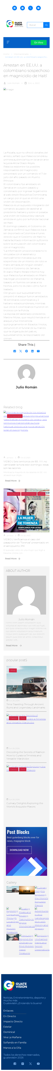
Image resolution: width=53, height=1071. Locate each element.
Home (6, 54)
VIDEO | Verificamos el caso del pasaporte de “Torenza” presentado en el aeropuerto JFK (26, 542)
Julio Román (13, 83)
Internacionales (21, 54)
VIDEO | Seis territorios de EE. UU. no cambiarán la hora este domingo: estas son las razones (26, 464)
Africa (12, 670)
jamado (10, 457)
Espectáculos (13, 494)
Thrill (23, 718)
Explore (13, 718)
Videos (41, 494)
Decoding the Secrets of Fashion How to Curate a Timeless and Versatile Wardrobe (25, 755)
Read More (11, 480)
